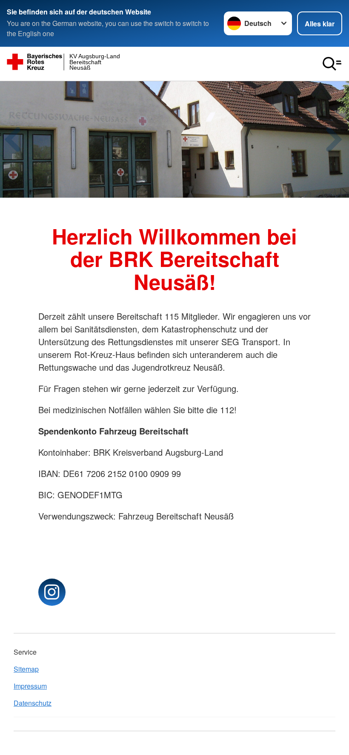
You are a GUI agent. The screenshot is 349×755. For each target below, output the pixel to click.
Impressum (30, 686)
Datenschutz (32, 703)
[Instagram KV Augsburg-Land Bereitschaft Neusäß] (52, 592)
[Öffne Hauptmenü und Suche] (332, 64)
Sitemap (26, 669)
